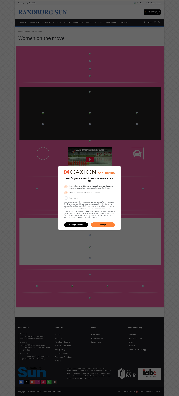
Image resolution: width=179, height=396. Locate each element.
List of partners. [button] (108, 208)
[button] (89, 198)
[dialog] (89, 198)
